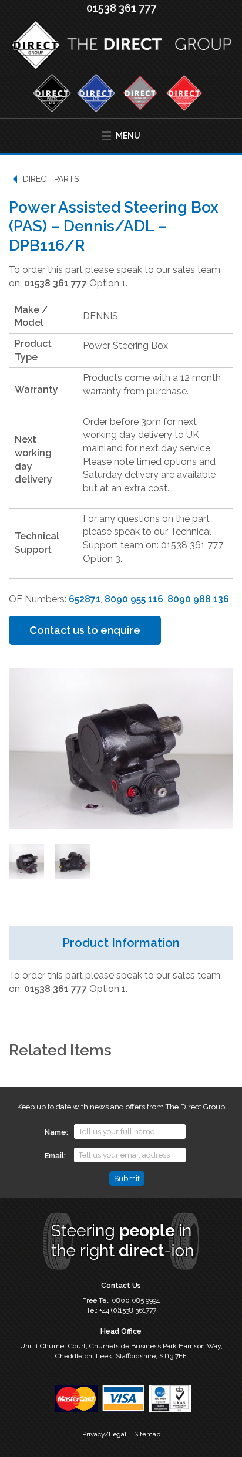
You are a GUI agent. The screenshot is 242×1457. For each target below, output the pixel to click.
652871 (84, 599)
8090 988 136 (198, 599)
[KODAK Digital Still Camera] (26, 861)
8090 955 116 (134, 599)
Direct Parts (51, 179)
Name (55, 1132)
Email (54, 1155)
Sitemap (147, 1434)
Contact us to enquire (84, 630)
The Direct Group (121, 47)
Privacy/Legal (104, 1434)
